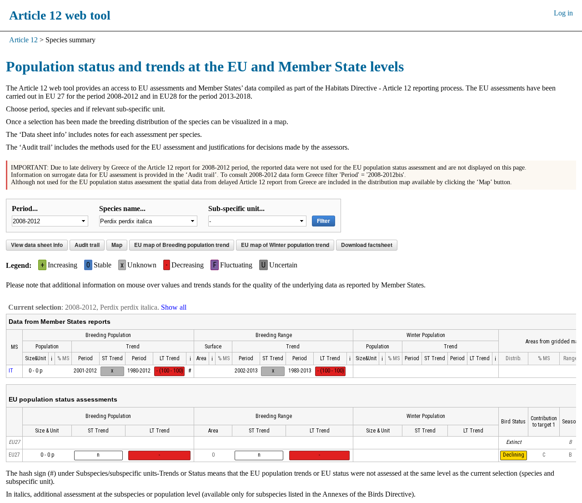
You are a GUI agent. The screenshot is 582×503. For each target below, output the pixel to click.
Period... (25, 208)
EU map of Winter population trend (285, 245)
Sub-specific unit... (236, 208)
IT (11, 370)
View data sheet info (37, 245)
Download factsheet (366, 245)
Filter (323, 220)
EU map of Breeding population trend (181, 245)
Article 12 (23, 40)
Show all (173, 307)
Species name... (122, 208)
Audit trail (87, 245)
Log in (563, 13)
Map (116, 245)
